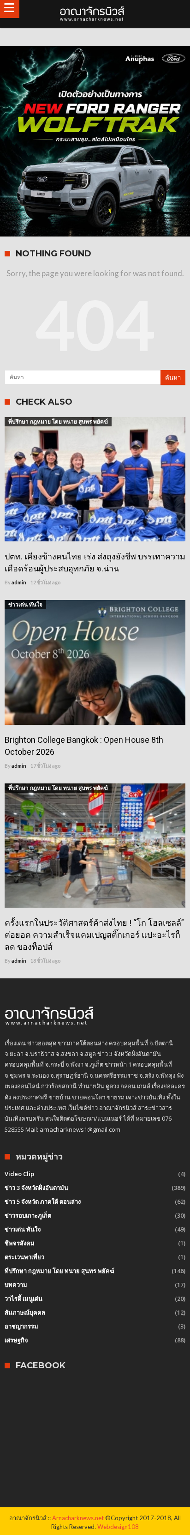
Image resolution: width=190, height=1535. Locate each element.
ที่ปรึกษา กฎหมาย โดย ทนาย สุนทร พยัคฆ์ (58, 421)
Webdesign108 (118, 1526)
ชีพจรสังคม (20, 1243)
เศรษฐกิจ (16, 1340)
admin (19, 582)
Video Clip (19, 1174)
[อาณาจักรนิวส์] (95, 14)
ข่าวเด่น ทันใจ (25, 604)
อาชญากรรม (21, 1326)
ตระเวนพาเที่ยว (24, 1257)
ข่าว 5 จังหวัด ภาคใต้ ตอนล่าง (43, 1201)
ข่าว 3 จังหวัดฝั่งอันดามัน (36, 1187)
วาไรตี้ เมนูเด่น (23, 1298)
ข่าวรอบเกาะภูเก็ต (28, 1215)
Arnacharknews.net (78, 1518)
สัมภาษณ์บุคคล (25, 1312)
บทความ (16, 1284)
